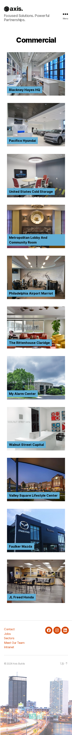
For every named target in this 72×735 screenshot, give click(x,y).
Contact (9, 629)
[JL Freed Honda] (36, 602)
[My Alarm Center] (36, 398)
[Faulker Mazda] (36, 551)
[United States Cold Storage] (36, 196)
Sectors (9, 638)
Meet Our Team (14, 643)
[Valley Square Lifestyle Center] (36, 500)
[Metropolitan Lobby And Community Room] (36, 247)
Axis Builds (19, 663)
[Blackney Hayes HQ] (36, 94)
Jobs (7, 634)
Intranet (9, 647)
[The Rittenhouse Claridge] (36, 347)
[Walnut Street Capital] (36, 449)
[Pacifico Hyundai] (36, 145)
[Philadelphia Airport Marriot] (36, 298)
